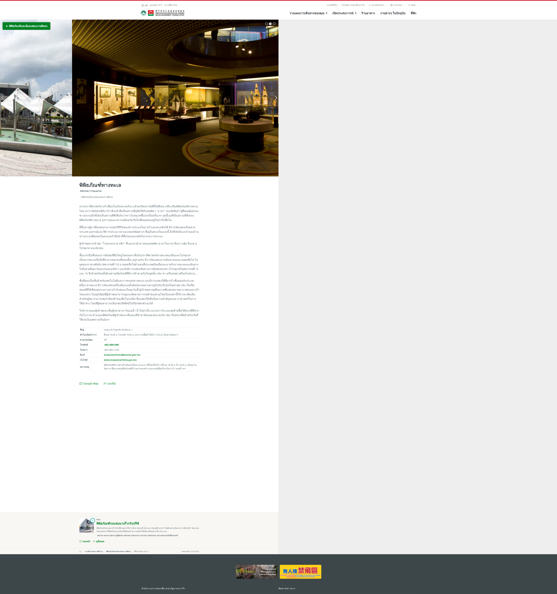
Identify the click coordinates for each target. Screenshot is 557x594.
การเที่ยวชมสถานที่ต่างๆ (94, 551)
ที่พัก (413, 13)
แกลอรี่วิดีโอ (332, 5)
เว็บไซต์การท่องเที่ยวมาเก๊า (353, 5)
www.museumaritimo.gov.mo (120, 359)
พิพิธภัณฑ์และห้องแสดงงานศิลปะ (118, 551)
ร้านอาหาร (368, 13)
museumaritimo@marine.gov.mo (122, 354)
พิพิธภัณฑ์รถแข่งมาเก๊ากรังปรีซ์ (117, 523)
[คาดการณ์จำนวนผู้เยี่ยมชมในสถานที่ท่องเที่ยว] (256, 572)
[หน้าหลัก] (80, 551)
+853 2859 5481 (111, 344)
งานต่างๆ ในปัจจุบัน (392, 13)
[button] (377, 5)
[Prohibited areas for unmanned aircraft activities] (300, 572)
